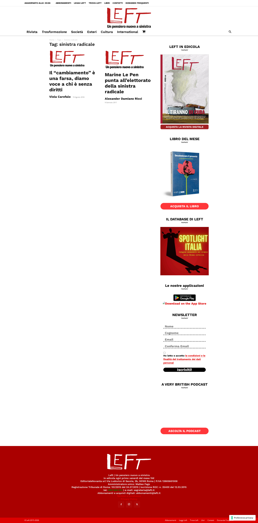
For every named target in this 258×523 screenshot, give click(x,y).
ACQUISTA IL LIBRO (184, 206)
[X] (137, 504)
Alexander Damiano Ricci (123, 98)
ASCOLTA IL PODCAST (184, 431)
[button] (230, 32)
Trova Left (95, 3)
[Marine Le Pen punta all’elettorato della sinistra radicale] (129, 60)
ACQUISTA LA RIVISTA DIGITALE (184, 126)
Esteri (92, 32)
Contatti (118, 3)
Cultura (107, 32)
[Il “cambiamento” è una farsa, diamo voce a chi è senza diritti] (73, 59)
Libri (107, 3)
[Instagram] (129, 504)
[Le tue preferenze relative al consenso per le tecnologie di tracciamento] (242, 518)
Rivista (32, 32)
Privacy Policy (129, 499)
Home (51, 39)
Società (77, 32)
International (127, 32)
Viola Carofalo (60, 96)
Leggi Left (80, 3)
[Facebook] (121, 504)
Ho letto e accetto (184, 359)
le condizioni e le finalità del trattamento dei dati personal (184, 359)
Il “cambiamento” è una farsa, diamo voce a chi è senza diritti (72, 81)
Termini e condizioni (129, 496)
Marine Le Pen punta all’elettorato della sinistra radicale (128, 83)
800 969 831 (115, 490)
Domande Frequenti (137, 3)
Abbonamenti (63, 3)
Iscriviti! (184, 370)
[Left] (129, 17)
